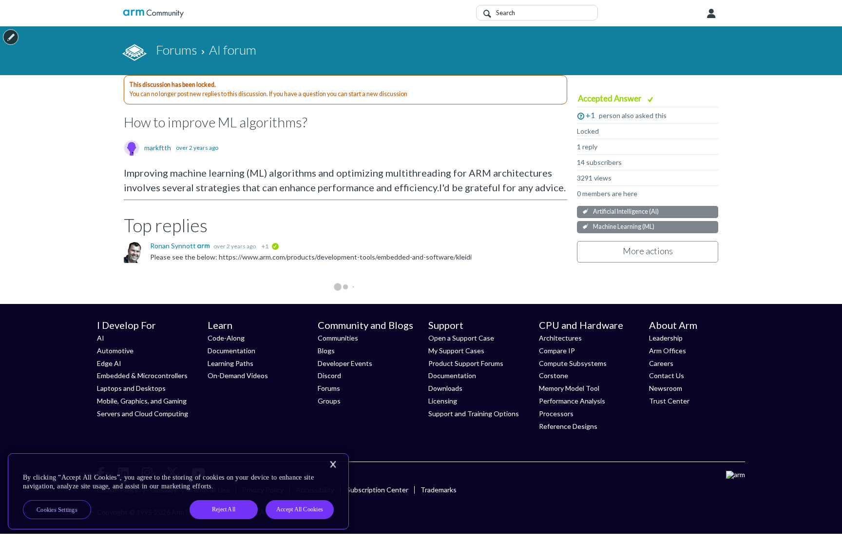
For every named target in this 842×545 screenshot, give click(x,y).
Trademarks (439, 489)
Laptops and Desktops (131, 388)
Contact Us (666, 375)
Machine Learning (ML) (623, 226)
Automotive (115, 350)
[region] (178, 491)
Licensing (442, 401)
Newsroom (665, 388)
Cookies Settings (57, 509)
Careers (661, 363)
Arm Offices (667, 350)
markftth (157, 148)
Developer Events (345, 363)
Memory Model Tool (569, 388)
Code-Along (226, 338)
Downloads (445, 388)
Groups (329, 401)
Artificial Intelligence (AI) (626, 211)
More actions (648, 250)
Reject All (223, 509)
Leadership (666, 338)
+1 (590, 115)
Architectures (560, 338)
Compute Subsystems (573, 363)
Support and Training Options (473, 413)
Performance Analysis (572, 401)
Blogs (326, 350)
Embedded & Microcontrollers (142, 375)
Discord (329, 375)
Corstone (553, 375)
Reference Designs (568, 426)
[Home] (153, 13)
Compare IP (557, 350)
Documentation (231, 350)
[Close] (333, 464)
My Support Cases (456, 350)
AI (100, 338)
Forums (329, 388)
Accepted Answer (610, 98)
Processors (556, 413)
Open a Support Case (461, 338)
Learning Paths (230, 363)
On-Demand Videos (238, 375)
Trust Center (669, 401)
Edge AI (109, 363)
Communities (338, 338)
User (711, 14)
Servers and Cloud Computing (142, 413)
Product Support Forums (465, 363)
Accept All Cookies (299, 509)
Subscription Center (377, 489)
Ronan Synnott (173, 246)
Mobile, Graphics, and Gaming (142, 401)
